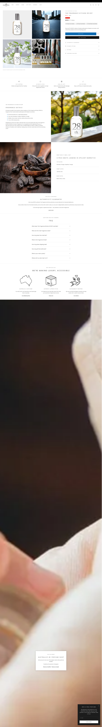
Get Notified (82, 37)
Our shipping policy (26, 295)
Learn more (51, 210)
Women (17, 4)
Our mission (76, 295)
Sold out (80, 33)
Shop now (51, 295)
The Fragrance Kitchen (71, 11)
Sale (41, 4)
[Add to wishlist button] (98, 33)
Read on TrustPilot (47, 666)
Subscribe (89, 721)
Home (23, 4)
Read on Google (55, 666)
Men (13, 4)
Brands (35, 4)
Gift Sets (28, 4)
